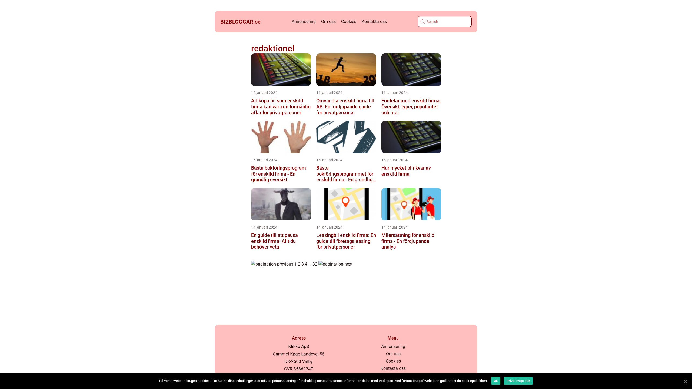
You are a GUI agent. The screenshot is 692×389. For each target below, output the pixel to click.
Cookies (348, 21)
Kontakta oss (374, 21)
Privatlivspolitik (518, 381)
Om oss (328, 21)
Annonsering (304, 21)
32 (314, 264)
